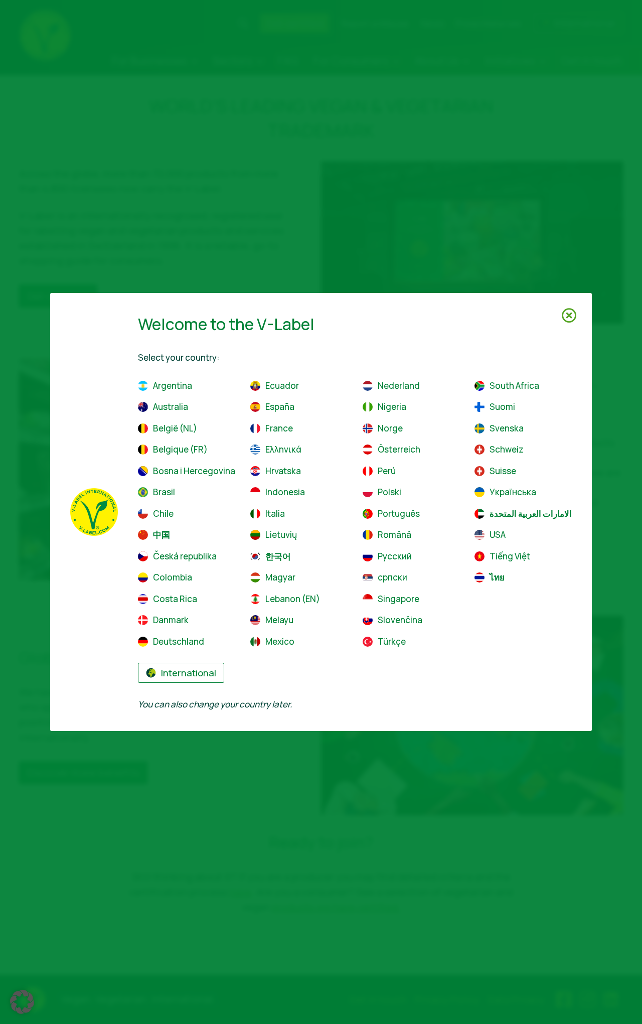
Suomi (502, 406)
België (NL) (175, 428)
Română (394, 534)
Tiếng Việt (510, 556)
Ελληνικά (283, 449)
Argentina (172, 385)
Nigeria (392, 406)
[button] (22, 1002)
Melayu (279, 620)
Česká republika (185, 556)
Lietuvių (281, 534)
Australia (170, 406)
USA (498, 534)
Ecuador (282, 385)
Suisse (503, 471)
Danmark (171, 620)
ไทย (497, 577)
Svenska (507, 428)
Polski (389, 492)
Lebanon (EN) (292, 599)
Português (399, 513)
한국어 (278, 556)
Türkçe (392, 641)
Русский (395, 556)
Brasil (164, 492)
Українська (513, 492)
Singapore (398, 599)
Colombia (172, 577)
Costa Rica (175, 599)
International (188, 673)
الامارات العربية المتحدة (531, 513)
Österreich (399, 449)
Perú (387, 471)
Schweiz (507, 449)
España (279, 406)
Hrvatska (283, 471)
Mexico (279, 641)
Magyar (280, 577)
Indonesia (285, 492)
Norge (390, 428)
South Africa (514, 385)
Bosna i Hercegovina (194, 471)
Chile (163, 513)
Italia (275, 513)
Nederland (399, 385)
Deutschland (178, 641)
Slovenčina (400, 620)
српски (392, 577)
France (279, 428)
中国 (161, 534)
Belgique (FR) (180, 449)
